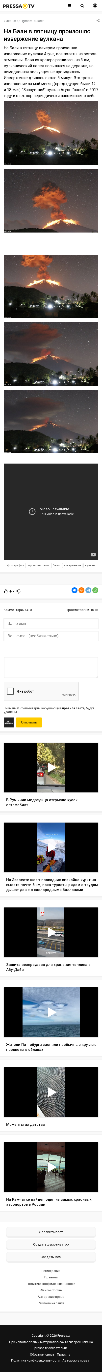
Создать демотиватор (51, 1244)
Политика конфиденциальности (51, 1284)
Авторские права (51, 1297)
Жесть (40, 21)
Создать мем (51, 1257)
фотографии (15, 565)
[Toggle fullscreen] (89, 784)
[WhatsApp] (95, 590)
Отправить (29, 722)
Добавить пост (51, 1232)
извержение (72, 565)
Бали (56, 565)
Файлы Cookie (51, 1290)
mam (28, 21)
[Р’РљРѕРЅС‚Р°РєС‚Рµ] (74, 590)
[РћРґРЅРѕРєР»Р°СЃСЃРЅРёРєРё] (81, 590)
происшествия (38, 565)
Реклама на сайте (51, 1303)
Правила (51, 1277)
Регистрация (51, 1271)
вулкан (90, 565)
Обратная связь (42, 1354)
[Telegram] (88, 590)
